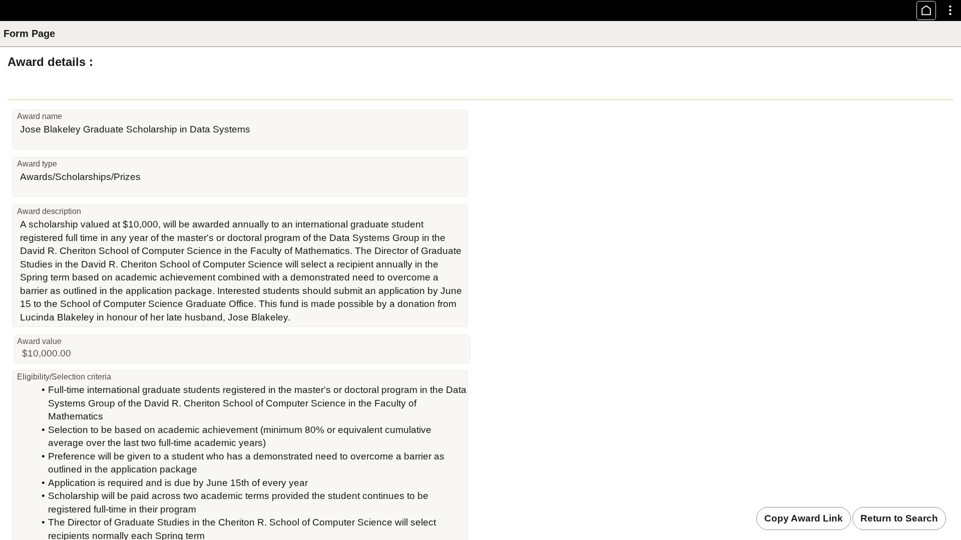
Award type (37, 164)
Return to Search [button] (899, 518)
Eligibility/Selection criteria (64, 376)
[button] (926, 10)
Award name (39, 116)
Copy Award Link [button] (803, 518)
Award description (49, 211)
